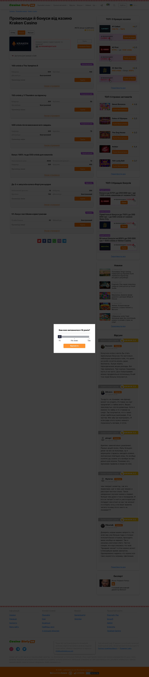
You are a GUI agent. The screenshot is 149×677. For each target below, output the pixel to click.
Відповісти (74, 346)
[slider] (60, 336)
